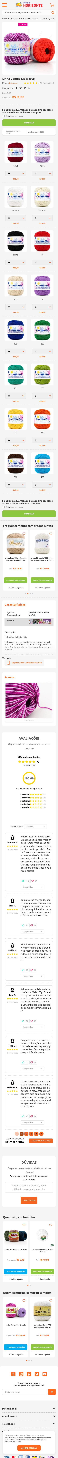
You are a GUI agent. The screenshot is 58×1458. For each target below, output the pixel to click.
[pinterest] (25, 88)
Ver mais (6, 658)
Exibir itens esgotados (14, 116)
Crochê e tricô (16, 18)
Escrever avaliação (41, 1141)
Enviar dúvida (29, 1200)
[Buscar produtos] (53, 12)
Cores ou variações (17, 1271)
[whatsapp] (29, 88)
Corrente (13, 83)
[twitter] (20, 88)
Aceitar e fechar (29, 1448)
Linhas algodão (48, 18)
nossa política (34, 1439)
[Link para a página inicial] (4, 18)
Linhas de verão (31, 18)
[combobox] (29, 12)
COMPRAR (29, 122)
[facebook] (16, 88)
